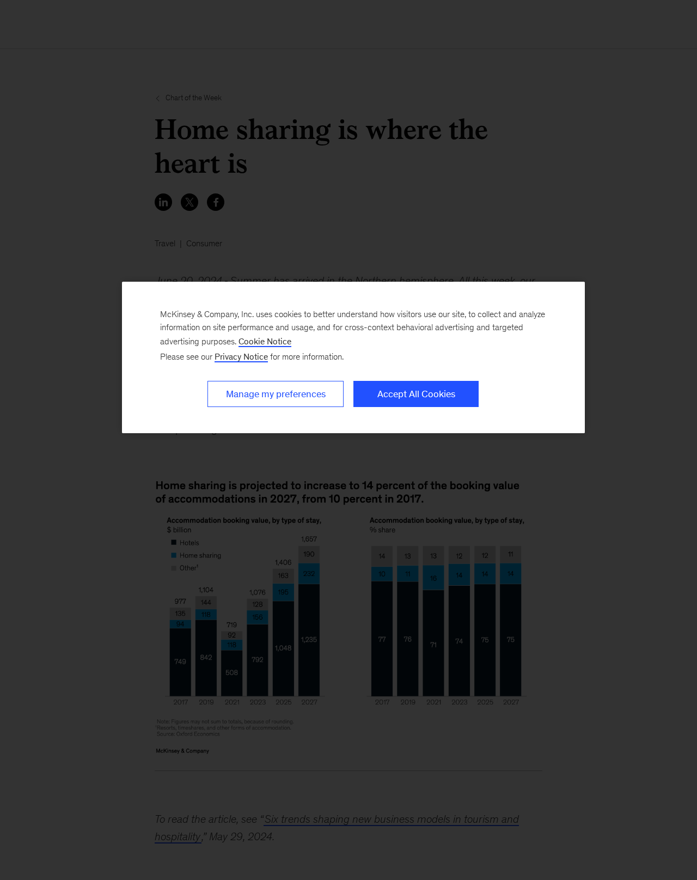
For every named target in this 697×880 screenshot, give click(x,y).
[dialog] (353, 357)
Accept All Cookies (416, 394)
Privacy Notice (241, 356)
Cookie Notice (265, 341)
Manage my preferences (276, 394)
